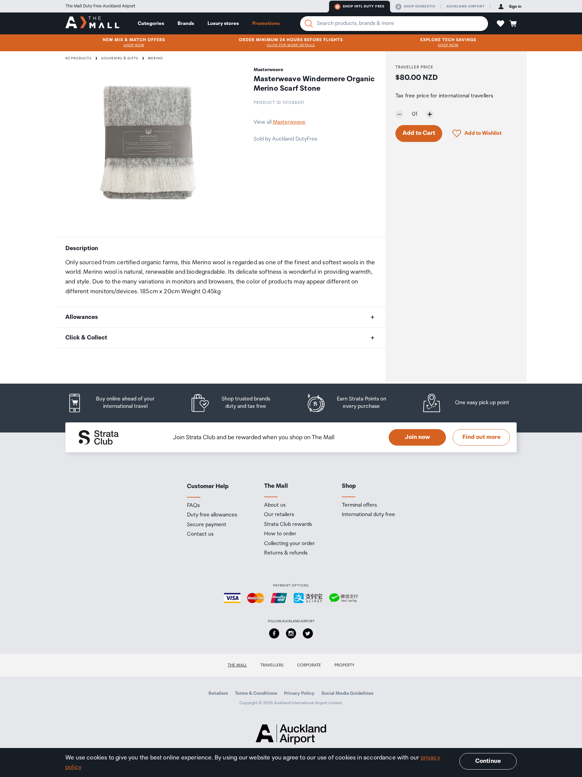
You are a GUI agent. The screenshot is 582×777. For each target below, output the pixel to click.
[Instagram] (291, 633)
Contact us (200, 534)
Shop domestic (419, 6)
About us (275, 505)
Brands (185, 23)
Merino (155, 58)
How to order (280, 534)
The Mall (237, 665)
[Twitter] (308, 633)
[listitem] (117, 403)
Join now (417, 437)
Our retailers (279, 515)
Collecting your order (289, 544)
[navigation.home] (92, 23)
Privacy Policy (299, 693)
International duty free (368, 515)
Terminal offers (359, 505)
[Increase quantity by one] (430, 114)
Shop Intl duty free (364, 6)
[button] (500, 23)
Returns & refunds (286, 553)
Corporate (309, 665)
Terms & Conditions (256, 693)
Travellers (272, 665)
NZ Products (78, 58)
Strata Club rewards (288, 524)
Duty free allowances (212, 515)
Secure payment (206, 525)
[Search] (309, 23)
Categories (151, 23)
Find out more (481, 437)
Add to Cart (418, 133)
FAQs (193, 506)
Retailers (218, 693)
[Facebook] (274, 633)
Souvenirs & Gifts (119, 58)
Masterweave (289, 122)
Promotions (266, 23)
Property (344, 665)
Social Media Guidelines (347, 693)
